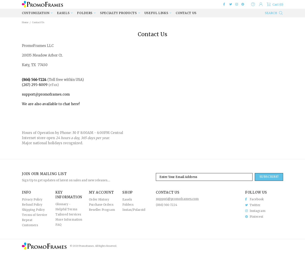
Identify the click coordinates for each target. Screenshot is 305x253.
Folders (128, 205)
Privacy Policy (32, 199)
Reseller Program (102, 210)
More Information (68, 220)
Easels (127, 199)
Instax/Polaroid (133, 210)
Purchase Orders (101, 205)
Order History (99, 199)
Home (25, 22)
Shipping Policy (33, 210)
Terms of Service (34, 215)
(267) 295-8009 (35, 85)
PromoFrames (42, 4)
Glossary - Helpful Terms (66, 206)
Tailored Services (68, 214)
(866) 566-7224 (34, 79)
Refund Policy (32, 205)
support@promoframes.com (46, 94)
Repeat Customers (30, 222)
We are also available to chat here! (51, 104)
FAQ (58, 225)
